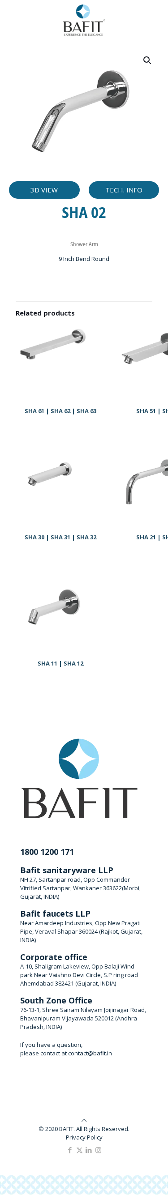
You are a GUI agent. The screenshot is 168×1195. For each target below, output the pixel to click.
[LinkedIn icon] (89, 1149)
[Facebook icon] (70, 1149)
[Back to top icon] (84, 1120)
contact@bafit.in (90, 1053)
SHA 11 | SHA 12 (60, 663)
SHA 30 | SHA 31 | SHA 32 (60, 537)
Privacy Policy (84, 1137)
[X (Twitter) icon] (79, 1149)
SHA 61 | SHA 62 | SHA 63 (60, 411)
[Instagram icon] (98, 1149)
